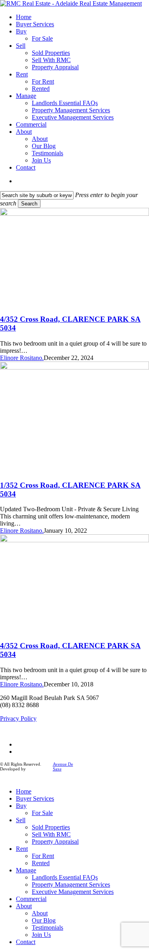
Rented (41, 863)
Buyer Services (35, 798)
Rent (22, 848)
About (24, 906)
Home (23, 791)
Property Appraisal (55, 841)
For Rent (43, 855)
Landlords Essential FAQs (65, 877)
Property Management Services (71, 884)
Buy (21, 805)
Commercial (31, 898)
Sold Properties (51, 827)
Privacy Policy (18, 718)
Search (29, 204)
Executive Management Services (73, 891)
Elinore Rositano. (22, 357)
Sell (20, 820)
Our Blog (44, 920)
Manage (26, 870)
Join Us (41, 934)
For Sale (42, 812)
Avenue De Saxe (63, 766)
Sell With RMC (51, 834)
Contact (25, 941)
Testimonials (47, 927)
